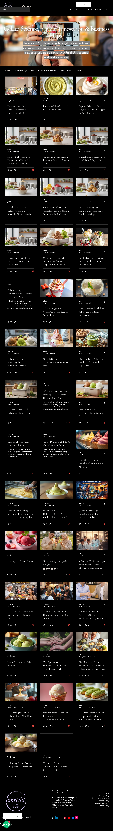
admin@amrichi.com (59, 793)
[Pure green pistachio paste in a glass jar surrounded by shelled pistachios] (92, 338)
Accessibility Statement (100, 798)
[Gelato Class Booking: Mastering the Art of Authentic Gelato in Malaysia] (21, 338)
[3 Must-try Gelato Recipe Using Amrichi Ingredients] (21, 743)
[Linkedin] (56, 817)
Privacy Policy (104, 796)
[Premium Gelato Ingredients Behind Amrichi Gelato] (92, 389)
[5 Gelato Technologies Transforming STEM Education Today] (92, 490)
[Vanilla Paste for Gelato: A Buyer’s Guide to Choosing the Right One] (92, 237)
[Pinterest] (64, 817)
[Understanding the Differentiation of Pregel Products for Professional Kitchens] (56, 490)
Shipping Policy (103, 801)
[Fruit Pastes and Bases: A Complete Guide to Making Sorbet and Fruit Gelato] (56, 187)
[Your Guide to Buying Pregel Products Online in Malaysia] (92, 439)
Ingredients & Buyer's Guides (24, 70)
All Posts (7, 70)
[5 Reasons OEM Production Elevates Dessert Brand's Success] (21, 591)
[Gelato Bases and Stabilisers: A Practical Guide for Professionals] (92, 288)
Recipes (78, 70)
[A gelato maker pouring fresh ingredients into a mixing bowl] (21, 692)
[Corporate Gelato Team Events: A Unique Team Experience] (21, 237)
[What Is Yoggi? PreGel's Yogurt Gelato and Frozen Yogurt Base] (56, 288)
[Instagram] (76, 817)
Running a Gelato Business (47, 70)
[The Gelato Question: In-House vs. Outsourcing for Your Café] (56, 591)
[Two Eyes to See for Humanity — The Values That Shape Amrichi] (56, 641)
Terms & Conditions (102, 803)
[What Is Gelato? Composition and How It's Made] (56, 338)
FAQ (107, 793)
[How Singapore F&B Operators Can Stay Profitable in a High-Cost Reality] (92, 591)
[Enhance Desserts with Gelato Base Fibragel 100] (21, 389)
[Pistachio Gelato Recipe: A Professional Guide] (56, 86)
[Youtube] (68, 817)
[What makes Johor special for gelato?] (56, 540)
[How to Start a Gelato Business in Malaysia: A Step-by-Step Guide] (21, 86)
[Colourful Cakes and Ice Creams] (56, 743)
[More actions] (33, 100)
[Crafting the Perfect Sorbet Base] (21, 540)
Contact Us (105, 791)
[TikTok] (52, 817)
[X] (60, 817)
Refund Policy (104, 806)
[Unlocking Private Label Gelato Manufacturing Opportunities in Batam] (56, 237)
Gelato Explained (65, 70)
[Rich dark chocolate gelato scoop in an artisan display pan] (92, 136)
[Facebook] (72, 817)
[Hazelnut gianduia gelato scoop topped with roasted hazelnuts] (21, 187)
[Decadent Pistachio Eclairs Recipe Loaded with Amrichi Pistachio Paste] (92, 692)
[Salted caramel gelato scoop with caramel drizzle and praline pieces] (56, 136)
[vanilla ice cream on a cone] (56, 692)
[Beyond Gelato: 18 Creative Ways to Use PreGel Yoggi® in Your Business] (92, 86)
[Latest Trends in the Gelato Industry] (21, 641)
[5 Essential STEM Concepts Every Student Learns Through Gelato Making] (92, 540)
